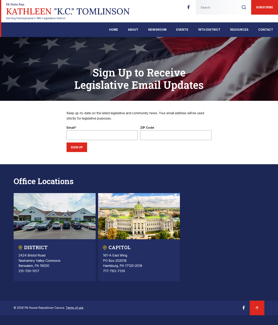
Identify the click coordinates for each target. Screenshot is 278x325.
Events (182, 29)
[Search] (243, 7)
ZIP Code (147, 127)
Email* (72, 127)
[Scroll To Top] (257, 308)
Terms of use (74, 307)
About (133, 29)
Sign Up (77, 147)
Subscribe (264, 7)
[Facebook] (188, 8)
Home (113, 29)
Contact (265, 29)
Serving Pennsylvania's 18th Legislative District (68, 11)
